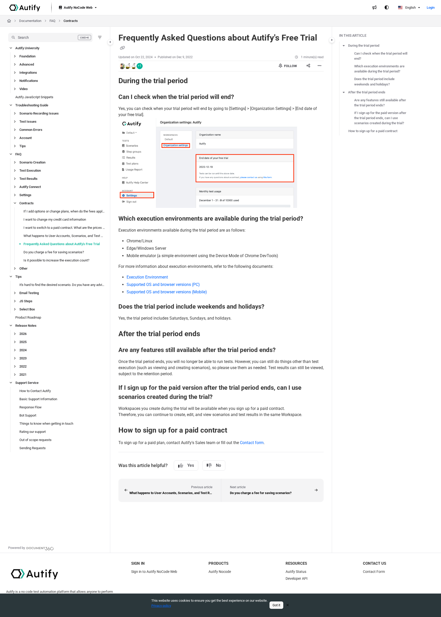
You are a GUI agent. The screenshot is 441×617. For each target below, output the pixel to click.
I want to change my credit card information (54, 219)
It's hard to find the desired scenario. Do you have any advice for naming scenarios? (62, 285)
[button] (50, 37)
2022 (23, 366)
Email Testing (29, 293)
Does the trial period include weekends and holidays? (374, 81)
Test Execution (30, 170)
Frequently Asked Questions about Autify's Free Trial (61, 244)
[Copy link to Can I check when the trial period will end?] (242, 97)
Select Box (27, 309)
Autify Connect (30, 187)
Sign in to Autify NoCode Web (154, 572)
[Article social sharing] (308, 66)
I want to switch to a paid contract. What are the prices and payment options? (64, 228)
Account (25, 138)
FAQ (52, 21)
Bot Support (27, 415)
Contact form (252, 442)
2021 (23, 374)
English (410, 7)
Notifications (28, 81)
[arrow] (343, 45)
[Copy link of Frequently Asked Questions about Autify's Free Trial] (122, 48)
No (218, 465)
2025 (23, 342)
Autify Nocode (220, 572)
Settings (25, 195)
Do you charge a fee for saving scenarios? (53, 252)
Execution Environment (147, 277)
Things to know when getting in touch (46, 423)
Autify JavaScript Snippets (34, 97)
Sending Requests (32, 448)
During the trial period (363, 45)
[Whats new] (374, 8)
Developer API (297, 578)
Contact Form (374, 572)
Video (23, 89)
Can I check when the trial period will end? (380, 56)
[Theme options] (387, 8)
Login (431, 7)
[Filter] (100, 37)
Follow (290, 66)
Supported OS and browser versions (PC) (163, 284)
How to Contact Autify (35, 391)
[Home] (24, 8)
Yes (190, 465)
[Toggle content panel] (332, 40)
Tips (22, 146)
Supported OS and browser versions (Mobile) (167, 291)
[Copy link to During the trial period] (196, 81)
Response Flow (30, 407)
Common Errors (30, 130)
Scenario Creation (32, 162)
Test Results (28, 179)
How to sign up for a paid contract (372, 131)
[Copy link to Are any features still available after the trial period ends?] (284, 350)
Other (23, 268)
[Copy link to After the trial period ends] (208, 334)
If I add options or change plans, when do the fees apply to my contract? (64, 211)
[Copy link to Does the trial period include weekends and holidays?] (272, 307)
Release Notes (25, 326)
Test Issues (27, 121)
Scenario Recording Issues (39, 113)
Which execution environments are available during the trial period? (379, 68)
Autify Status (296, 572)
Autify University (27, 48)
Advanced (26, 64)
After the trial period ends (366, 92)
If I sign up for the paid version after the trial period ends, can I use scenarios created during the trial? (380, 118)
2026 (23, 334)
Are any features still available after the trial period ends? (380, 102)
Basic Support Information (38, 399)
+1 (139, 66)
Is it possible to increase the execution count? (56, 260)
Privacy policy (161, 606)
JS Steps (25, 301)
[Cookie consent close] (287, 605)
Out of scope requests (35, 440)
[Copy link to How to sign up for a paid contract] (235, 430)
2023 (23, 358)
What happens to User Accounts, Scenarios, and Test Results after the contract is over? (64, 236)
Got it (276, 605)
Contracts (71, 21)
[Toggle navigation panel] (110, 42)
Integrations (28, 72)
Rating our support (32, 432)
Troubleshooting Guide (31, 105)
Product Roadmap (28, 317)
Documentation (30, 21)
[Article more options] (319, 66)
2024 (23, 350)
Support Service (27, 383)
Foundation (27, 56)
